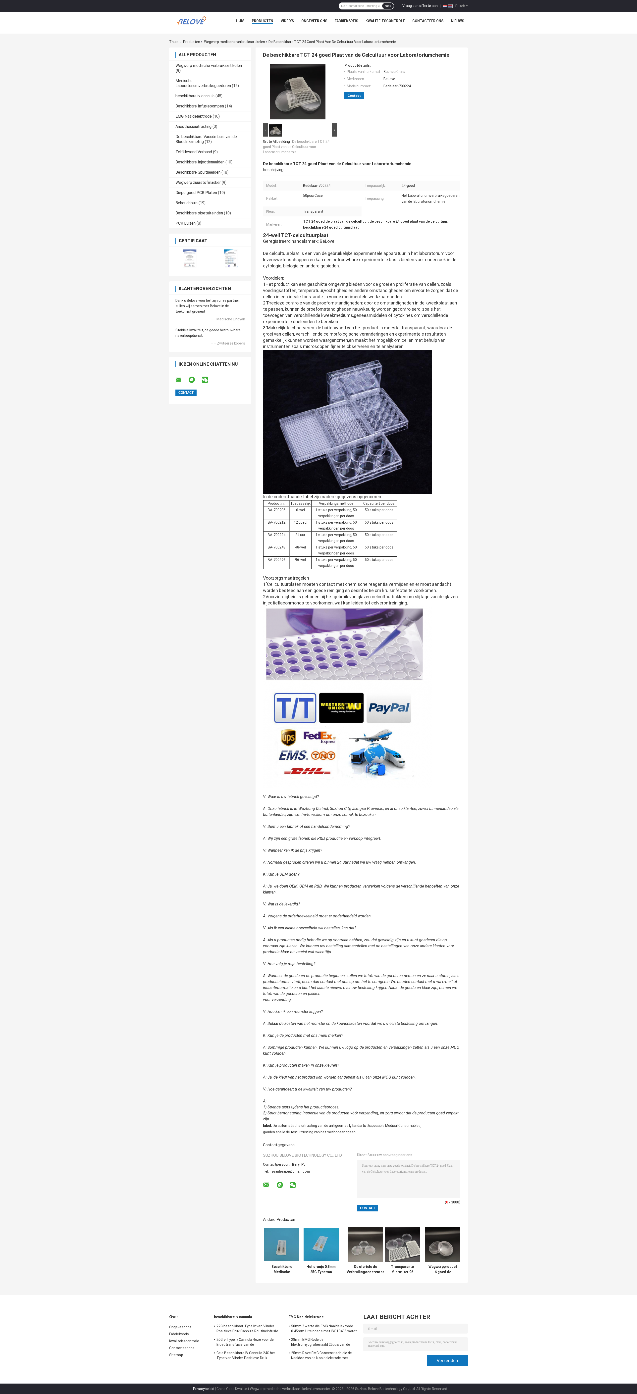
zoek (388, 6)
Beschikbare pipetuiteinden (199, 213)
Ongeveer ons (314, 21)
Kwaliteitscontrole (385, 21)
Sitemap (176, 1355)
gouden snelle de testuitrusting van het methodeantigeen (309, 1132)
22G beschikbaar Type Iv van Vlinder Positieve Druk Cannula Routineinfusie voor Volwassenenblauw (247, 1329)
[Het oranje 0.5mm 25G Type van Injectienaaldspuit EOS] (321, 1244)
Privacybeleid (203, 1389)
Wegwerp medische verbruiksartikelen (234, 42)
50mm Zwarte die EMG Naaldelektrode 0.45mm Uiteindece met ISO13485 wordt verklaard (324, 1329)
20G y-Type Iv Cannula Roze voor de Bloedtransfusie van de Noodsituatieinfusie (245, 1343)
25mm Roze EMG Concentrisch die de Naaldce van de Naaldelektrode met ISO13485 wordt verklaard (321, 1356)
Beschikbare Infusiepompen (199, 106)
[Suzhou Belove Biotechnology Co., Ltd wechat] (208, 380)
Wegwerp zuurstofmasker (198, 182)
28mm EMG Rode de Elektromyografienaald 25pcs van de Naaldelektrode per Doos (320, 1343)
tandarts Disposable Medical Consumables (386, 1126)
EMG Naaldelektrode (193, 116)
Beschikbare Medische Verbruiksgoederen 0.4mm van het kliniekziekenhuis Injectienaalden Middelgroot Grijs (281, 1269)
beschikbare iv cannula (194, 96)
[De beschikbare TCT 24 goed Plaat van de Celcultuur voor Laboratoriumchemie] (298, 92)
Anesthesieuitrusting (193, 126)
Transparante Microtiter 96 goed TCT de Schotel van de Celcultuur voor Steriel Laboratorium (402, 1269)
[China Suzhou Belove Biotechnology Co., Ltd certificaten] (189, 258)
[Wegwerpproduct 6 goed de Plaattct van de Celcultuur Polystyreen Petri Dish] (442, 1244)
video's (287, 21)
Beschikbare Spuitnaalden (197, 172)
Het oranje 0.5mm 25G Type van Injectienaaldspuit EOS (321, 1269)
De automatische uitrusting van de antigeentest (311, 1126)
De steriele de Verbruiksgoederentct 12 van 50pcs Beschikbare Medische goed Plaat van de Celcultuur (365, 1269)
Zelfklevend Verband (193, 151)
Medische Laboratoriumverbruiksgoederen (203, 83)
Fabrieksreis (346, 21)
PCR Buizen (185, 223)
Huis (240, 21)
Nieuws (457, 21)
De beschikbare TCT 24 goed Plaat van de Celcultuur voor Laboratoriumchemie (296, 147)
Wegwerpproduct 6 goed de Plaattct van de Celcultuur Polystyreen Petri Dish (442, 1269)
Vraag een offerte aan (420, 6)
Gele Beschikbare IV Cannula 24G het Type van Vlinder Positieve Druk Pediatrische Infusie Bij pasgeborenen (247, 1356)
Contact (354, 96)
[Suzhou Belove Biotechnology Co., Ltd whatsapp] (195, 380)
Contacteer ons (427, 21)
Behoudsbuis (186, 202)
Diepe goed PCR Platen (196, 192)
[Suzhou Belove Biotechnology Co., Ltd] (193, 22)
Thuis (173, 42)
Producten (262, 21)
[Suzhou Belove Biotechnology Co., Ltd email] (181, 380)
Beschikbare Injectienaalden (199, 162)
